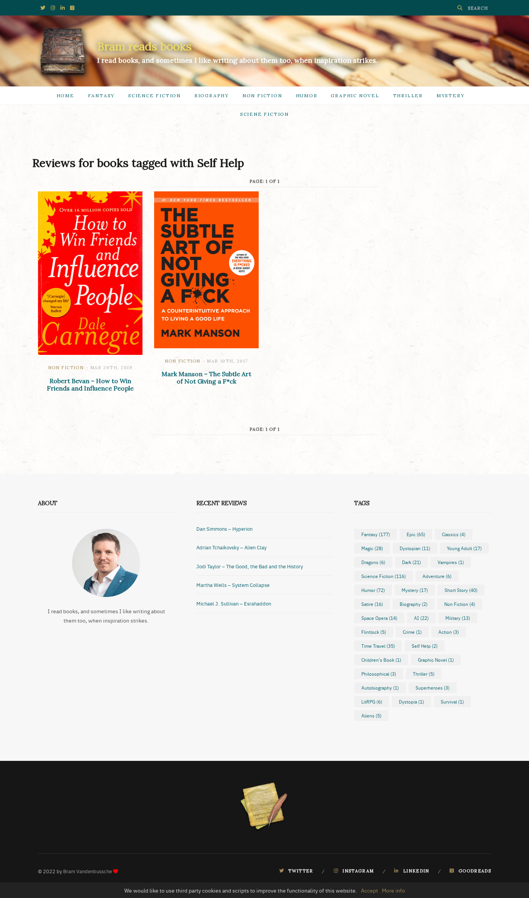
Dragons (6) (373, 562)
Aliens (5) (371, 715)
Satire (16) (372, 604)
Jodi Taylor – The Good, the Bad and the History (249, 566)
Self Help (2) (425, 646)
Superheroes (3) (433, 688)
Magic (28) (372, 548)
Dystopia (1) (411, 701)
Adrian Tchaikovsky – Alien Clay (231, 547)
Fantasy (101, 95)
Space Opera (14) (379, 618)
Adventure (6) (437, 576)
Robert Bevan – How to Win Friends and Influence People (90, 384)
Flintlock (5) (373, 632)
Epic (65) (416, 534)
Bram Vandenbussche (87, 870)
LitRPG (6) (371, 701)
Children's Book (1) (381, 660)
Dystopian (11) (415, 548)
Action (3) (448, 632)
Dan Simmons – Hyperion (224, 528)
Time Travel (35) (378, 646)
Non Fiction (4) (459, 604)
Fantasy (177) (375, 534)
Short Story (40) (461, 590)
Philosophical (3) (378, 674)
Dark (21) (411, 562)
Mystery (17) (415, 590)
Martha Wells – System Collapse (233, 584)
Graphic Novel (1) (436, 660)
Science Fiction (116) (383, 576)
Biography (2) (414, 604)
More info (393, 890)
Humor (307, 95)
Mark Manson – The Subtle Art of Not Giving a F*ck (206, 377)
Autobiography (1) (380, 688)
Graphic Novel (355, 95)
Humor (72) (373, 590)
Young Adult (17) (464, 548)
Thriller (408, 95)
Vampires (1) (451, 562)
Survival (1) (452, 701)
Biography (211, 95)
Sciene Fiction (264, 114)
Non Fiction (262, 95)
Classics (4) (453, 534)
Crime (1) (412, 632)
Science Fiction (154, 95)
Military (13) (457, 618)
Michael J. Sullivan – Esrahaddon (233, 603)
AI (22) (421, 618)
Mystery (450, 95)
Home (65, 95)
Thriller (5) (424, 674)
